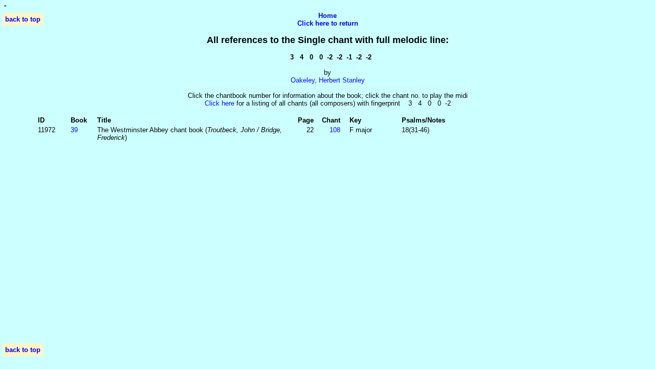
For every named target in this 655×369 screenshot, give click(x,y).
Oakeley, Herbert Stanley (328, 80)
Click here (219, 103)
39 (74, 130)
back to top (22, 19)
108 (335, 130)
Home (327, 15)
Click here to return (327, 23)
